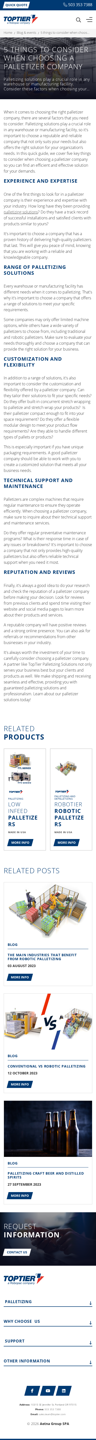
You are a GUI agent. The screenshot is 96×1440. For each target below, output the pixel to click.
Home (8, 32)
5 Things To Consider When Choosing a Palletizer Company (65, 32)
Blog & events (26, 32)
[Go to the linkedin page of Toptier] (64, 1391)
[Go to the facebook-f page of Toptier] (32, 1391)
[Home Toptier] (21, 19)
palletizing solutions (21, 212)
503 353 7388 (80, 4)
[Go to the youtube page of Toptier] (48, 1391)
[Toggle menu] (89, 19)
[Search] (78, 20)
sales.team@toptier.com (52, 1414)
